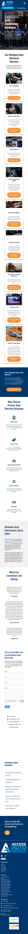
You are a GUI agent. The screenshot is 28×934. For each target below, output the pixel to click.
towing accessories (9, 540)
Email (6, 677)
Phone (6, 682)
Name (6, 671)
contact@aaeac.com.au (14, 719)
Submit (7, 706)
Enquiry (6, 688)
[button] (24, 3)
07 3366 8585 (9, 382)
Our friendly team (10, 447)
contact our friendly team (10, 381)
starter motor (11, 122)
